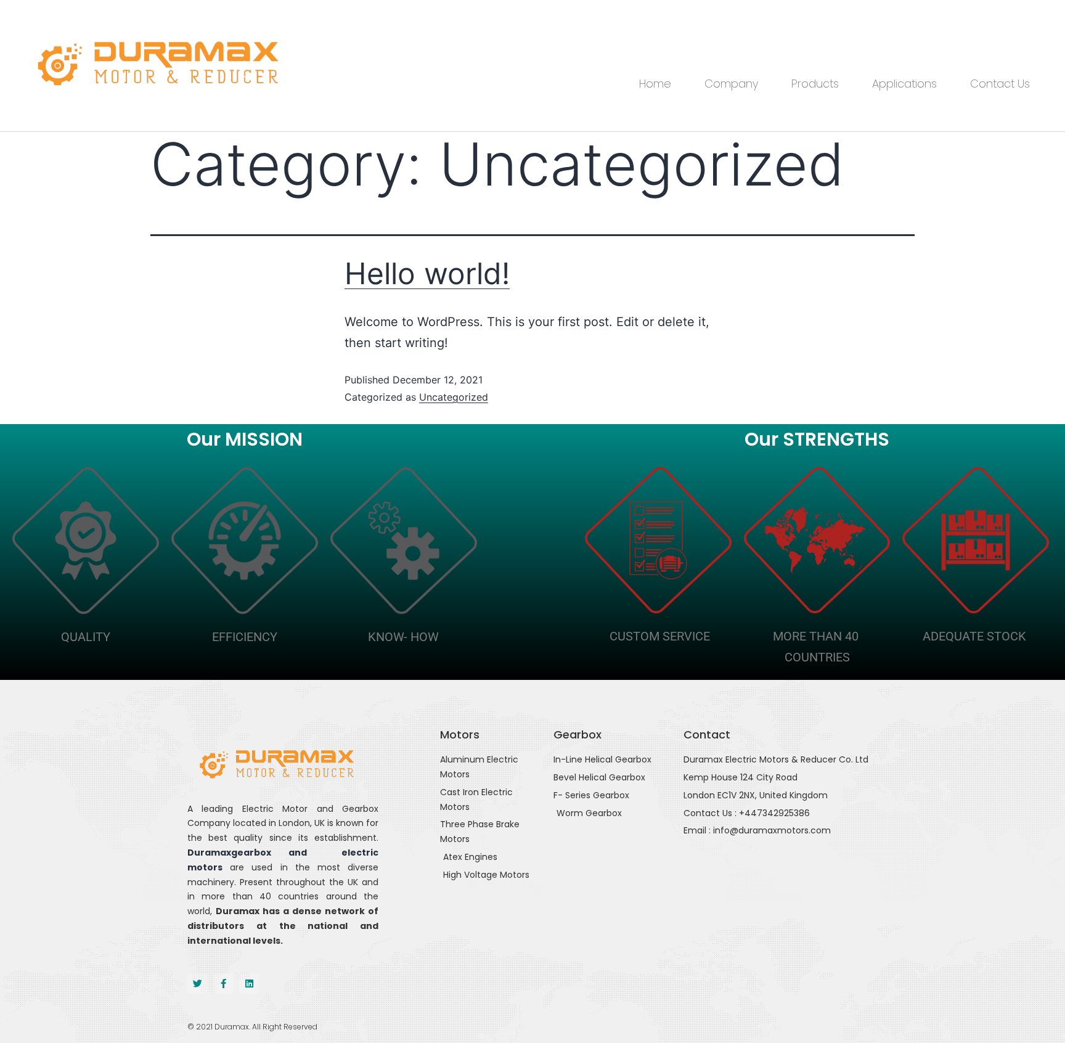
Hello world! (427, 273)
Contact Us (1000, 83)
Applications (904, 83)
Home (655, 83)
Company (731, 83)
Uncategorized (453, 397)
